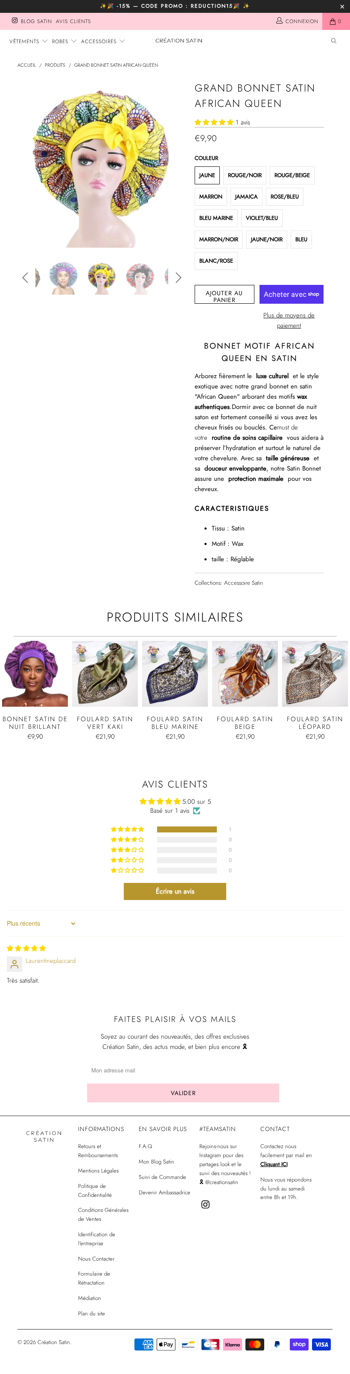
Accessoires (100, 41)
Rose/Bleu (285, 196)
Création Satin (54, 1342)
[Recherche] (333, 41)
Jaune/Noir (267, 239)
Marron (210, 196)
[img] (26, 948)
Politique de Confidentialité (95, 1190)
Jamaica (246, 196)
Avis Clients (73, 21)
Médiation (89, 1298)
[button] (214, 122)
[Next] (177, 163)
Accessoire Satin (243, 583)
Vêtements (25, 41)
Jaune (207, 175)
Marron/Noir (218, 239)
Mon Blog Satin (156, 1162)
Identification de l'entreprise (96, 1238)
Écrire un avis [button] (175, 891)
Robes (61, 41)
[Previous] (26, 163)
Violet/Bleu (262, 218)
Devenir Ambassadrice (164, 1192)
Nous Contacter (96, 1259)
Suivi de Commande (162, 1177)
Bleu (301, 239)
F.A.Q (145, 1146)
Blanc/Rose (216, 261)
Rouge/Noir (245, 175)
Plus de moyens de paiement (289, 320)
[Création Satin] (179, 40)
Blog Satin (36, 21)
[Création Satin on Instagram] (14, 21)
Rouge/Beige (292, 175)
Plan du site (91, 1313)
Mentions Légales (98, 1171)
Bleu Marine (216, 218)
